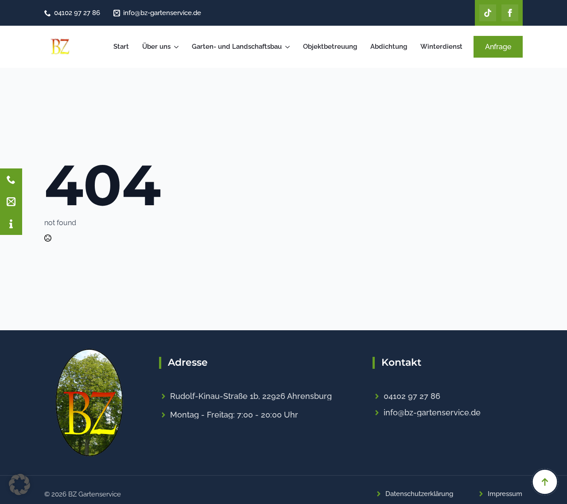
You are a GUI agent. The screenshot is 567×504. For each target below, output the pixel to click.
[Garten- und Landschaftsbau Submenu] (288, 47)
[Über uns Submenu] (177, 47)
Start (121, 47)
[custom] (487, 12)
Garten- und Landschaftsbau (237, 47)
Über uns (156, 47)
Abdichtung (388, 47)
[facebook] (509, 12)
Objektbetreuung (330, 47)
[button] (19, 484)
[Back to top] (545, 482)
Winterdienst (441, 47)
